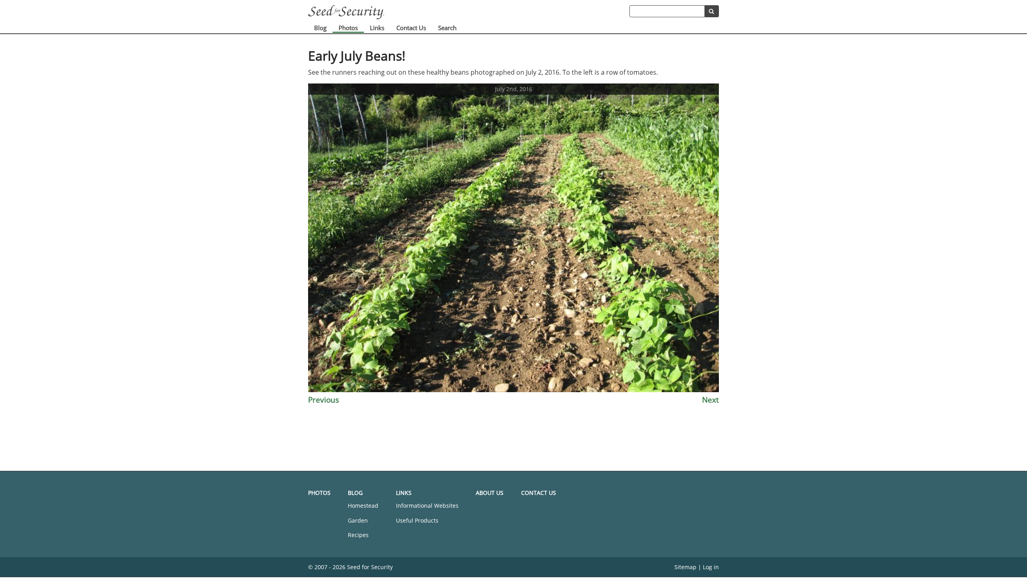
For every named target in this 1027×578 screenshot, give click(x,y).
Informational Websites (427, 505)
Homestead (363, 505)
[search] (712, 11)
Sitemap (685, 567)
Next (710, 399)
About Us (489, 493)
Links (377, 28)
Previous (323, 399)
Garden (358, 520)
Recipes (358, 535)
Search (447, 28)
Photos (348, 28)
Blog (320, 28)
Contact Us (411, 28)
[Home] (468, 12)
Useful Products (417, 520)
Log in (711, 567)
